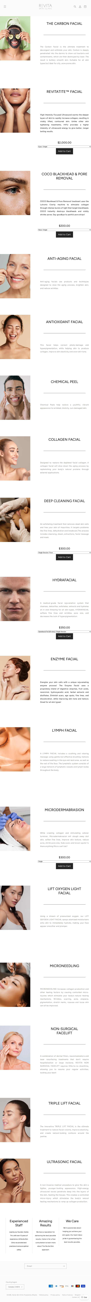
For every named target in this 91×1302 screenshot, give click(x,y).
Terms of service (67, 1295)
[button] (4, 6)
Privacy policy (55, 1295)
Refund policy (43, 1295)
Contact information (78, 1297)
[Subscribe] (63, 1266)
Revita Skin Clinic (18, 1295)
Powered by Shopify (30, 1295)
